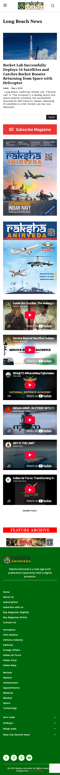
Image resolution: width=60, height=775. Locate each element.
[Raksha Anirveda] (31, 5)
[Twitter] (21, 758)
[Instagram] (14, 758)
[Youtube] (29, 758)
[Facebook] (6, 758)
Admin (6, 88)
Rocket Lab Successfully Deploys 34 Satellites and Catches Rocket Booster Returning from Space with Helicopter (27, 74)
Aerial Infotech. (36, 771)
